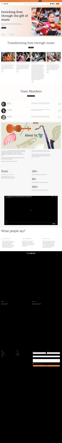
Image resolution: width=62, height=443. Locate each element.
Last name (48, 351)
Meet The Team (3, 354)
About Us (2, 355)
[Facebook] (52, 3)
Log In (2, 356)
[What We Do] (14, 352)
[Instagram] (50, 3)
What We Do (2, 352)
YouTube (18, 355)
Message (34, 358)
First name (34, 351)
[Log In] (14, 356)
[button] (40, 1)
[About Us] (14, 355)
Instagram (18, 354)
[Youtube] (53, 3)
